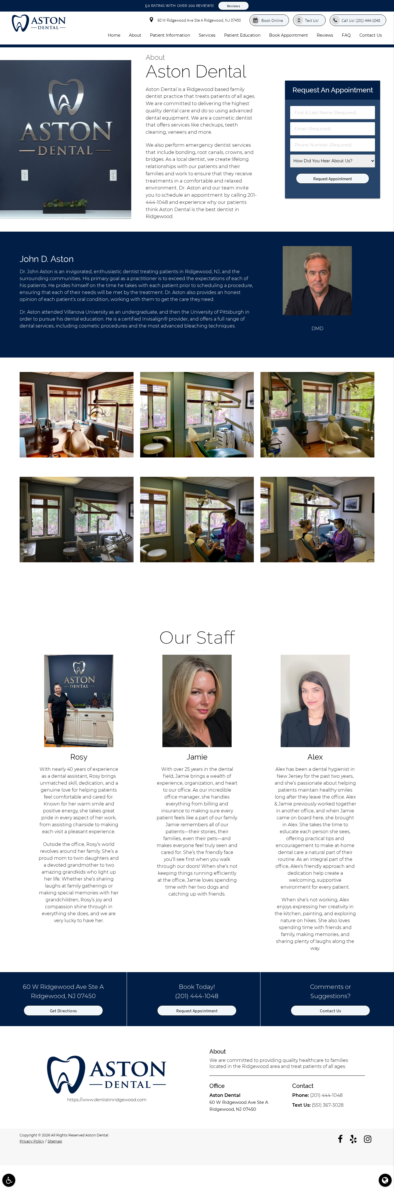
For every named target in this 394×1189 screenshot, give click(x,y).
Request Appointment (197, 1010)
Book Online (272, 20)
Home (114, 35)
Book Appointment (288, 35)
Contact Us (370, 35)
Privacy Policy (32, 1141)
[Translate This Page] (385, 1180)
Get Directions (63, 1010)
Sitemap (55, 1141)
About (135, 35)
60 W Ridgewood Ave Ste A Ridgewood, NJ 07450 (198, 20)
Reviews (233, 6)
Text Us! (312, 20)
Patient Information (170, 35)
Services (207, 35)
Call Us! (361, 20)
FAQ (346, 35)
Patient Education (242, 35)
